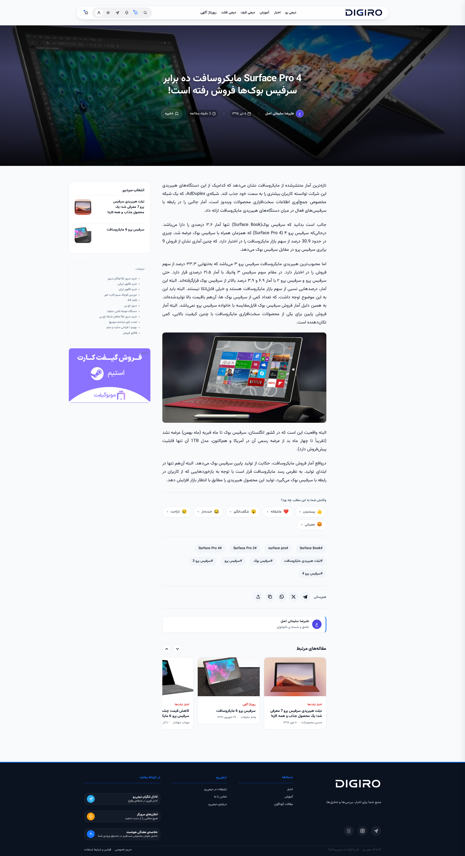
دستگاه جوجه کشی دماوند (122, 311)
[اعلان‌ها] (127, 13)
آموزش (264, 12)
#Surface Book (311, 548)
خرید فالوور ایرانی (127, 284)
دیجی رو (290, 12)
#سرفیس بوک (263, 561)
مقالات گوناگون (283, 804)
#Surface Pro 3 (245, 548)
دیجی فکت (228, 12)
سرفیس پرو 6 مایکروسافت (125, 229)
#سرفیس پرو (233, 561)
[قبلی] (177, 649)
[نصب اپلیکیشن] (349, 831)
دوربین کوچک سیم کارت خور (120, 295)
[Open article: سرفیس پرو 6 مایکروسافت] (83, 235)
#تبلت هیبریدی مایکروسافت (303, 561)
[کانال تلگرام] (117, 13)
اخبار (277, 12)
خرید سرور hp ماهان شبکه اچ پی (118, 317)
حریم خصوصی (123, 849)
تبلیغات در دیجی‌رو (215, 789)
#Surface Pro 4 (210, 548)
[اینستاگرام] (362, 831)
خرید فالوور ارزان (128, 289)
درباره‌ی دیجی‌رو (217, 804)
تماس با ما (220, 796)
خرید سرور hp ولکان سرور (122, 279)
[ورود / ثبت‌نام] (99, 13)
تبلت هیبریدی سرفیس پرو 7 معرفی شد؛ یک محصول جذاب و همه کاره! (126, 207)
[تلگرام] (376, 831)
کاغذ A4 (132, 300)
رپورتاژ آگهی (208, 12)
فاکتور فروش (130, 333)
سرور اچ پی (130, 306)
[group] (244, 694)
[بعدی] (166, 649)
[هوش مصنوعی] (136, 13)
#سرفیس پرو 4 (312, 573)
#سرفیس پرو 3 (203, 561)
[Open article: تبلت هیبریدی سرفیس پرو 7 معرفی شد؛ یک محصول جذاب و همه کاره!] (83, 207)
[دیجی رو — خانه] (363, 12)
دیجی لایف (248, 12)
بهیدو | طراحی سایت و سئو (122, 327)
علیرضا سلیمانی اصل (279, 113)
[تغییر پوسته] (108, 13)
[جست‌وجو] (145, 13)
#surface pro (278, 548)
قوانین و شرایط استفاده (97, 849)
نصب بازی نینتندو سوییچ (123, 322)
